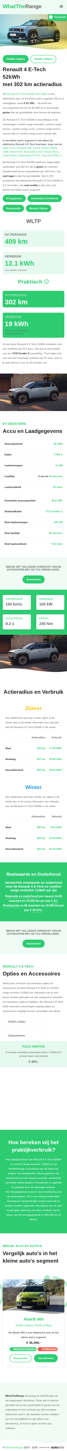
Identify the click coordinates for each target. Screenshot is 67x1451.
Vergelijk (60, 17)
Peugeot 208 (25, 148)
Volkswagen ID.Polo (30, 155)
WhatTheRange (14, 1447)
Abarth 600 (17, 151)
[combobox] (23, 1021)
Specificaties (46, 1358)
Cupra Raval (10, 155)
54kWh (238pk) (43, 1325)
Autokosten (33, 579)
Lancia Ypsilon (42, 148)
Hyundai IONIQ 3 (52, 155)
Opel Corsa (10, 148)
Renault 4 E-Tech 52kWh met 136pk (27, 94)
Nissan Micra (52, 151)
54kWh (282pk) (24, 1325)
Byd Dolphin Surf (34, 151)
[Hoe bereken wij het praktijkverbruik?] (46, 282)
